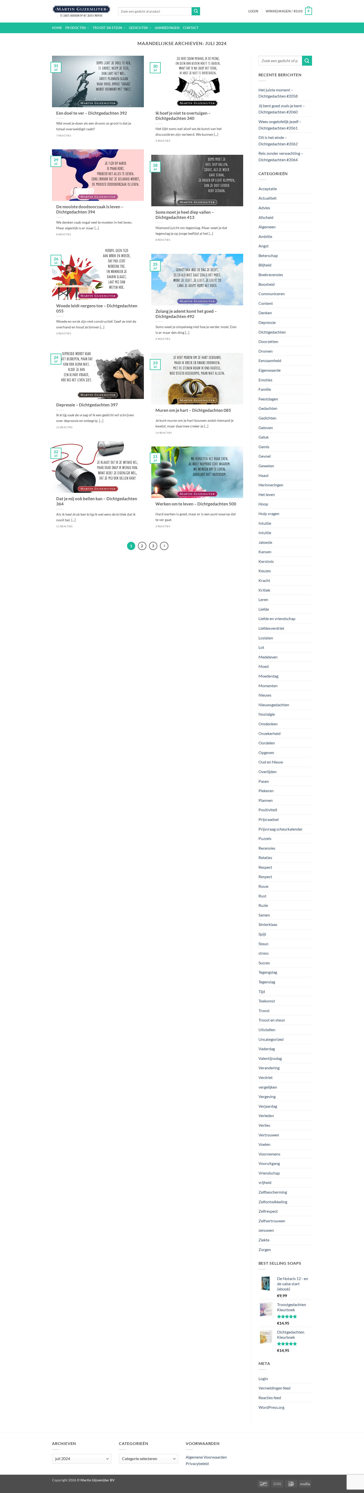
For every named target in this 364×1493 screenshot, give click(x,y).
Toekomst (267, 1000)
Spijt (262, 934)
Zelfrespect (268, 1211)
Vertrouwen (269, 1134)
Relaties (265, 857)
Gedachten (268, 408)
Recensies (267, 848)
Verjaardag (268, 1106)
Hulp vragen (269, 513)
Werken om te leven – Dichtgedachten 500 (196, 503)
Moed (264, 666)
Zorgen (265, 1249)
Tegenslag (267, 981)
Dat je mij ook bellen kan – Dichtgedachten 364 (96, 501)
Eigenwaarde (270, 370)
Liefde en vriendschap (277, 618)
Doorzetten (268, 341)
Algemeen (267, 226)
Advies (264, 207)
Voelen (264, 1144)
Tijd (262, 991)
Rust (262, 895)
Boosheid (267, 284)
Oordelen (267, 742)
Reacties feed (270, 1397)
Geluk (264, 437)
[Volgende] (164, 546)
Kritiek (264, 590)
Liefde (264, 609)
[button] (253, 11)
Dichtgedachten (272, 332)
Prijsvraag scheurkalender (281, 829)
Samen (264, 915)
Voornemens (269, 1154)
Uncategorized (271, 1039)
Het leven (267, 494)
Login (263, 1378)
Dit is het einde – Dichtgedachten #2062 (278, 140)
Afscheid (266, 217)
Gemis (264, 446)
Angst (264, 245)
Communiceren (272, 293)
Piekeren (266, 790)
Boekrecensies (271, 274)
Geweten (266, 465)
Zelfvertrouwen (272, 1220)
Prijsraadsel (269, 819)
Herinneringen (271, 484)
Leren (263, 599)
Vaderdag (267, 1048)
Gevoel (265, 456)
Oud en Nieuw (271, 762)
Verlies (264, 1125)
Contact (191, 28)
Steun (263, 943)
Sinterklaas (268, 924)
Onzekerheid (270, 733)
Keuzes (265, 570)
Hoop (263, 503)
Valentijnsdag (270, 1058)
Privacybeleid (197, 1463)
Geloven (266, 427)
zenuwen (266, 1230)
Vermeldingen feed (274, 1388)
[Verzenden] (196, 11)
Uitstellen (267, 1029)
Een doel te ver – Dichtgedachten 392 (91, 113)
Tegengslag (268, 972)
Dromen (266, 351)
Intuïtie (265, 532)
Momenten (268, 685)
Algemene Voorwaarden (206, 1457)
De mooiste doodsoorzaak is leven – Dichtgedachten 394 (90, 209)
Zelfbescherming (273, 1192)
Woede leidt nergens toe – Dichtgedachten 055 (96, 308)
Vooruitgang (269, 1163)
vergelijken (268, 1087)
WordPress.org (271, 1407)
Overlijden (268, 771)
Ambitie (265, 236)
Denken (265, 312)
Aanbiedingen (167, 28)
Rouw (263, 886)
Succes (264, 962)
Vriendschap (269, 1173)
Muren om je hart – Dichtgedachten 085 (193, 410)
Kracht (264, 580)
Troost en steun (107, 28)
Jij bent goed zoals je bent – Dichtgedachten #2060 (282, 108)
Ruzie (263, 905)
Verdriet (266, 1077)
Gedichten (138, 28)
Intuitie (265, 523)
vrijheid (265, 1182)
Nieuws (265, 695)
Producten (75, 28)
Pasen (264, 781)
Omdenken (268, 723)
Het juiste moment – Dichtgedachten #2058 (278, 93)
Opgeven (266, 752)
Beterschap (268, 255)
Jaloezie (265, 542)
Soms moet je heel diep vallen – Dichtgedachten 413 (185, 215)
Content (266, 303)
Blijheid (265, 264)
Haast (264, 475)
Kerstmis (266, 561)
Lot (261, 647)
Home (57, 28)
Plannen (266, 800)
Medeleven (268, 657)
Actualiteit (268, 198)
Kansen (265, 551)
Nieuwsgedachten (274, 704)
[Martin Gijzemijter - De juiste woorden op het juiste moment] (81, 11)
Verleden (266, 1115)
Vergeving (267, 1096)
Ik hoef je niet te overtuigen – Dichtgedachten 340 (183, 116)
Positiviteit (268, 809)
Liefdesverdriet (271, 628)
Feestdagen (268, 398)
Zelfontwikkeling (273, 1201)
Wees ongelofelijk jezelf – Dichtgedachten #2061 (280, 124)
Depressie (267, 322)
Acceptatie (268, 188)
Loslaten (266, 637)
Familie (265, 389)
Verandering (269, 1067)
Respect (265, 867)
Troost (264, 1010)
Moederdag (268, 676)
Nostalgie (267, 714)
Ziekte (264, 1239)
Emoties (265, 379)
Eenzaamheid (270, 360)
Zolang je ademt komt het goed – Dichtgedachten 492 (186, 314)
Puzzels (265, 838)
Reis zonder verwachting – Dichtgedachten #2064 (281, 156)
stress (264, 953)
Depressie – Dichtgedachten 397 (87, 404)
